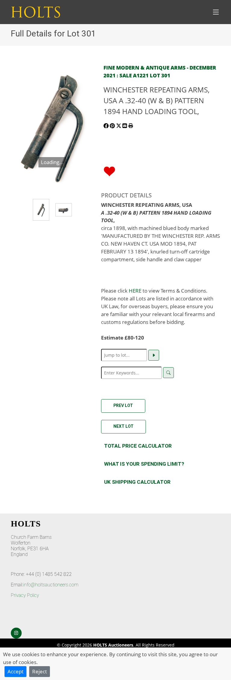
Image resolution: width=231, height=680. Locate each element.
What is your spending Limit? (144, 464)
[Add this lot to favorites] (109, 170)
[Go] (153, 355)
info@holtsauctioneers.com (51, 585)
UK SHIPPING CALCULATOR (137, 482)
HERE (135, 290)
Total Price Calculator (138, 446)
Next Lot (123, 426)
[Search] (168, 372)
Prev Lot (123, 405)
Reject (39, 671)
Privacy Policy (25, 595)
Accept (15, 671)
